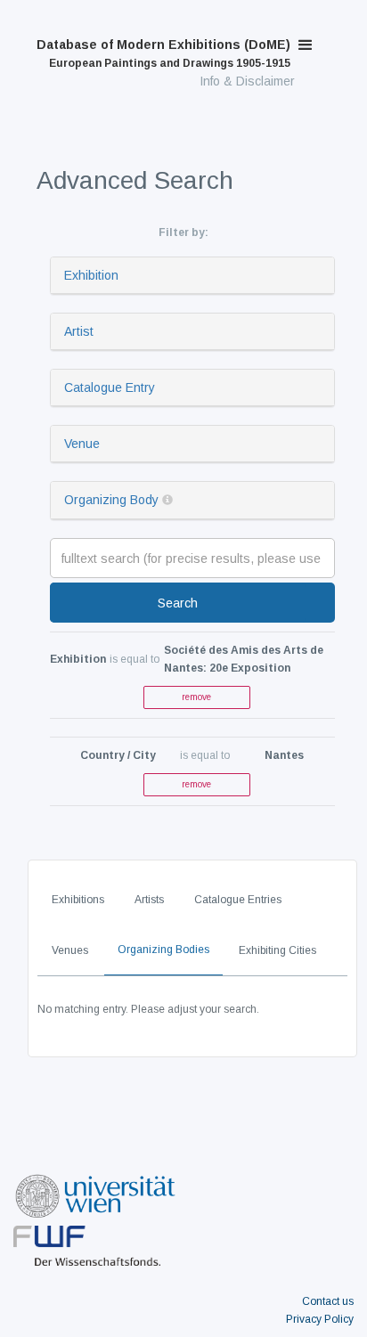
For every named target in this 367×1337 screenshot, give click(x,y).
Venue (82, 443)
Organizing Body (111, 500)
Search (178, 603)
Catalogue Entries (237, 899)
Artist (79, 331)
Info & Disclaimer (247, 81)
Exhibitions (78, 899)
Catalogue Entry (109, 387)
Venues (70, 950)
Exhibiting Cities (277, 950)
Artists (149, 899)
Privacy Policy (320, 1319)
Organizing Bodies (163, 949)
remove (196, 697)
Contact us (328, 1301)
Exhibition (91, 275)
